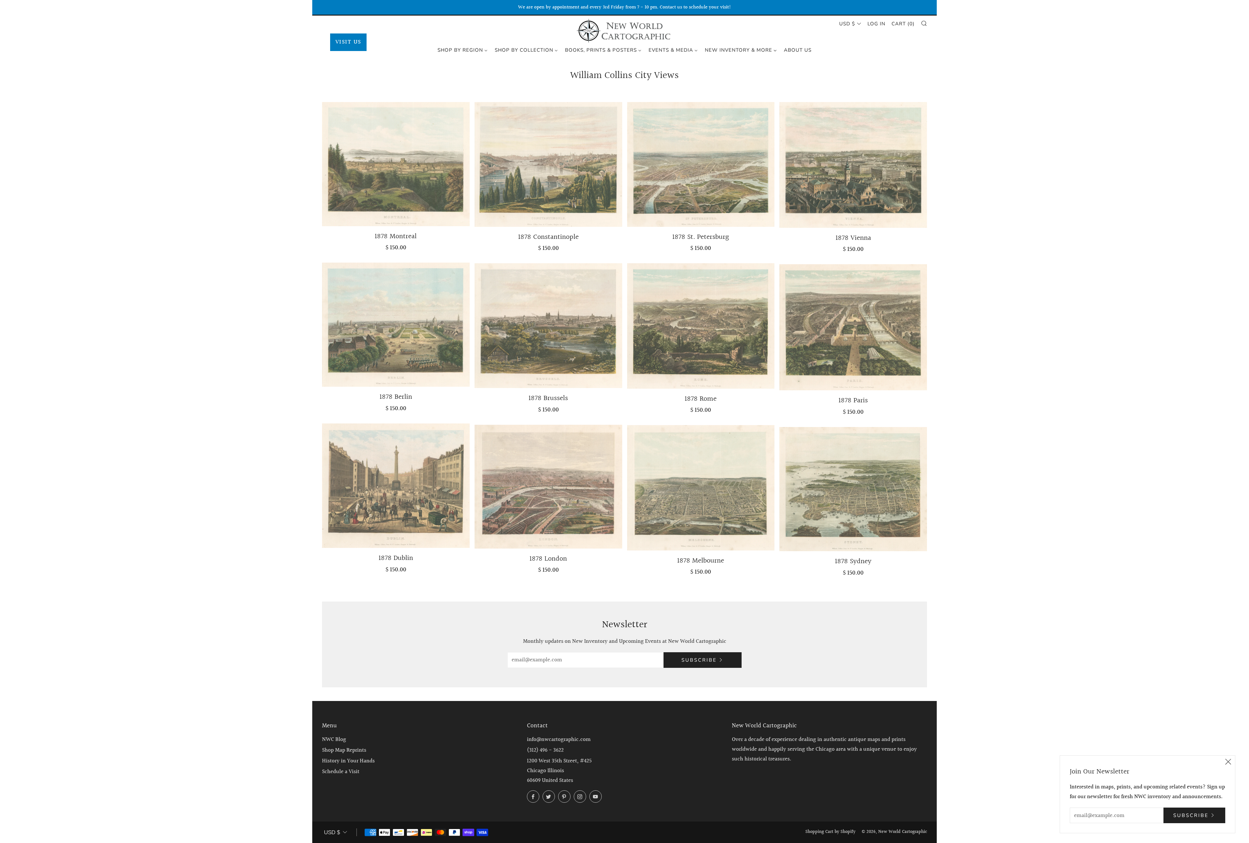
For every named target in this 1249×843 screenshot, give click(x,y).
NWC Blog (334, 739)
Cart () (903, 23)
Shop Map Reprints (344, 750)
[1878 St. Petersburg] (701, 164)
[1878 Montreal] (396, 164)
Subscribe (699, 660)
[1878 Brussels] (548, 325)
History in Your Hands (348, 761)
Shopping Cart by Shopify (830, 832)
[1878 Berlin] (396, 325)
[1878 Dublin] (396, 485)
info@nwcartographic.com (559, 739)
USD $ (847, 23)
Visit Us (348, 42)
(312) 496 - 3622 (545, 750)
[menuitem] (462, 50)
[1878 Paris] (853, 327)
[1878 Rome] (701, 326)
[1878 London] (548, 487)
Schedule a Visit (340, 771)
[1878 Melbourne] (701, 488)
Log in (876, 23)
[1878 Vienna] (853, 165)
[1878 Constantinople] (548, 164)
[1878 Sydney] (853, 489)
